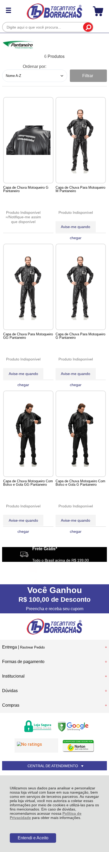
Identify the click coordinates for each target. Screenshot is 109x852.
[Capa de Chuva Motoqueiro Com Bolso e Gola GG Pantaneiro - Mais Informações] (28, 433)
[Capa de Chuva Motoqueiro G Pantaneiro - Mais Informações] (28, 140)
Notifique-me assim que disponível (25, 219)
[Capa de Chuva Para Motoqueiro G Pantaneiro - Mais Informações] (80, 287)
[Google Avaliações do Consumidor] (36, 745)
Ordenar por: (34, 66)
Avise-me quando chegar (75, 228)
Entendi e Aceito (33, 838)
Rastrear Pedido (32, 647)
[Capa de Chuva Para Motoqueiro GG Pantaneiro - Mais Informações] (28, 287)
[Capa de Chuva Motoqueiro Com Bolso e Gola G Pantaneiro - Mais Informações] (80, 433)
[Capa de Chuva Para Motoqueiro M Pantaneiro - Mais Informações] (80, 140)
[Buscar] (88, 27)
